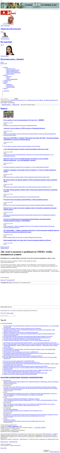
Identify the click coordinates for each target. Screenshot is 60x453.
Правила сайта (4, 441)
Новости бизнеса (10, 87)
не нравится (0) (11, 280)
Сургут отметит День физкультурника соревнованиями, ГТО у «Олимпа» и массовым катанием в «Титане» (31, 400)
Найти (16, 98)
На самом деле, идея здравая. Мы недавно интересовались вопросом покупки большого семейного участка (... (31, 414)
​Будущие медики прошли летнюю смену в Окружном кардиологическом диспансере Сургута (28, 336)
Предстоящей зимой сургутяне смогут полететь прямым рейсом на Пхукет (27, 240)
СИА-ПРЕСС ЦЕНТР (40, 427)
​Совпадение (8, 368)
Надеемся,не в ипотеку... (10, 419)
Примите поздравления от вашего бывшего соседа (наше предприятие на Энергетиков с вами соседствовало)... (31, 381)
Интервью (9, 76)
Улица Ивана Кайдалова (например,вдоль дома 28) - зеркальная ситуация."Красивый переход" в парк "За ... (30, 393)
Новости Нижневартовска (13, 70)
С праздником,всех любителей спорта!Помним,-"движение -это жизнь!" (22, 398)
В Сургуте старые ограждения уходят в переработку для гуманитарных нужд (23, 410)
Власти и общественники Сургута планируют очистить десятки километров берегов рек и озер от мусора (31, 344)
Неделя (7, 323)
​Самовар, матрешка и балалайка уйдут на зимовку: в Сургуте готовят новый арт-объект (27, 340)
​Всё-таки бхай (8, 348)
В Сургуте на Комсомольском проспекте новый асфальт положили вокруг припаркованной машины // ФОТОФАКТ (27, 219)
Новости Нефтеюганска (12, 71)
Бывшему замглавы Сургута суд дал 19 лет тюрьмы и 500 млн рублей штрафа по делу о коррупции (30, 367)
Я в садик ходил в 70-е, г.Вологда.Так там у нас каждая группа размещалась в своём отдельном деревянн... (30, 387)
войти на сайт (9, 313)
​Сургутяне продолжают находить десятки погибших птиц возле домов (26, 149)
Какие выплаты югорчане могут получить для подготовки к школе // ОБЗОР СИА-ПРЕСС (28, 370)
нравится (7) (4, 280)
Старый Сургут (7, 80)
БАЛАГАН (6, 90)
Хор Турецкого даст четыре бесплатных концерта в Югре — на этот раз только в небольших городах (30, 342)
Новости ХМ (15, 104)
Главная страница (6, 104)
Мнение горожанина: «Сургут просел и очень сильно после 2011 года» (21, 405)
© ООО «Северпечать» (13, 426)
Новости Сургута (10, 68)
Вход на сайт (4, 63)
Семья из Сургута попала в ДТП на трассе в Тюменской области (24, 128)
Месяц (10, 323)
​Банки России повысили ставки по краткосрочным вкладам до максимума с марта (25, 366)
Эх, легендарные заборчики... (11, 409)
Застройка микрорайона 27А (51, 100)
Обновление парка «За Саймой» (35, 100)
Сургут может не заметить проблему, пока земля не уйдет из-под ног (22, 371)
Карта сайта (4, 448)
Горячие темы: (5, 100)
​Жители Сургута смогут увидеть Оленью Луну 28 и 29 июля (20, 374)
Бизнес (5, 83)
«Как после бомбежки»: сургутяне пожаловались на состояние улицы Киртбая (23, 394)
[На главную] (9, 14)
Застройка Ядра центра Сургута (18, 100)
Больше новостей (5, 246)
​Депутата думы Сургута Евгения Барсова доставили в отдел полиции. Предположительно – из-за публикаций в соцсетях (26, 159)
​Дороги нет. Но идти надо (11, 350)
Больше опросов (5, 248)
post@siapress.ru (15, 431)
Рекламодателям (13, 441)
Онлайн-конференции (11, 79)
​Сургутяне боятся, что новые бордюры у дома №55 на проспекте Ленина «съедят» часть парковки (29, 349)
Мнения (6, 75)
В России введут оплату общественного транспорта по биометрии (21, 362)
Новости (6, 67)
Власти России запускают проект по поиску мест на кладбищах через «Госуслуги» (24, 415)
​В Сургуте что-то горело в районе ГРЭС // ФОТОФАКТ (19, 361)
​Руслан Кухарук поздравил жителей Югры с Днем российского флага (26, 199)
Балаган (5, 88)
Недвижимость (10, 85)
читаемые (24, 377)
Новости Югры (10, 74)
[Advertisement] (30, 295)
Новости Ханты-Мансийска (13, 72)
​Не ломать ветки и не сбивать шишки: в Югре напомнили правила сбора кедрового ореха (27, 337)
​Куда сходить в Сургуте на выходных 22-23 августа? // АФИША (24, 120)
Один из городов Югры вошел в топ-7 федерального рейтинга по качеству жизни (25, 372)
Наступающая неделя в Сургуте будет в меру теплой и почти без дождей (23, 355)
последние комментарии (10, 377)
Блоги (7, 77)
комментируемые (36, 377)
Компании (9, 84)
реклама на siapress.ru (55, 9)
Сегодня (3, 323)
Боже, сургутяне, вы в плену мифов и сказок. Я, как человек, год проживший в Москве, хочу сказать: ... (30, 404)
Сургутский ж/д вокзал (6, 101)
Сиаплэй (6, 81)
